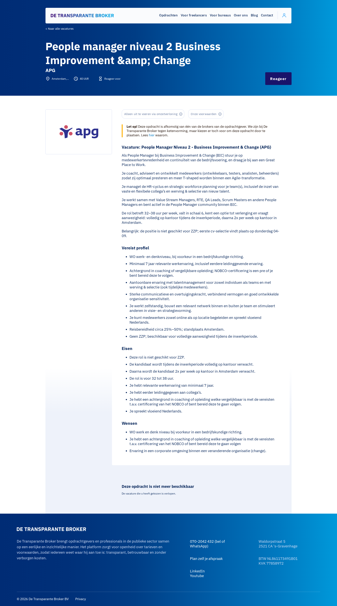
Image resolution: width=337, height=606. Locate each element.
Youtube (197, 575)
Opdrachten (168, 15)
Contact (267, 15)
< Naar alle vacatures (59, 28)
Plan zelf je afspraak (206, 558)
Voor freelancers (194, 15)
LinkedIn (197, 571)
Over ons (241, 15)
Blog (254, 15)
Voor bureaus (220, 15)
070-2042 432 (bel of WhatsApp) (207, 543)
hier (151, 135)
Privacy (80, 599)
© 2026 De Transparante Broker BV (43, 599)
